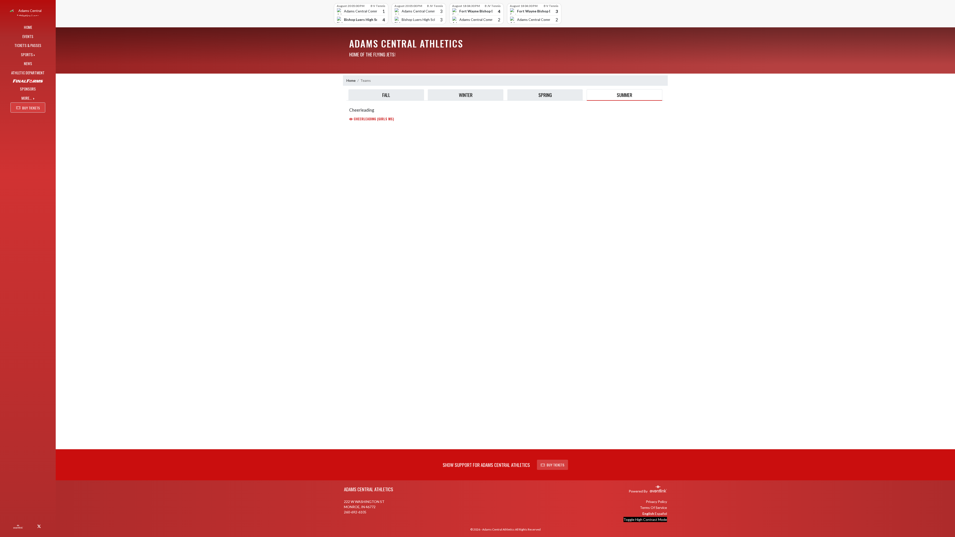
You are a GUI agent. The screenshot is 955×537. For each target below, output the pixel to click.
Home (351, 80)
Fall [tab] (386, 94)
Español (661, 513)
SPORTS (27, 54)
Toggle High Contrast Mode (645, 519)
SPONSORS (28, 88)
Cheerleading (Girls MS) (373, 118)
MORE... (26, 98)
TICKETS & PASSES (27, 45)
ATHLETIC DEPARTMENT (28, 72)
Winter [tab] (466, 94)
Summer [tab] (624, 94)
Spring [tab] (545, 94)
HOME (28, 27)
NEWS (28, 63)
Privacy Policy (656, 501)
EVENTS (27, 36)
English (648, 513)
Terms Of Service (653, 507)
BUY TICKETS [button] (31, 107)
